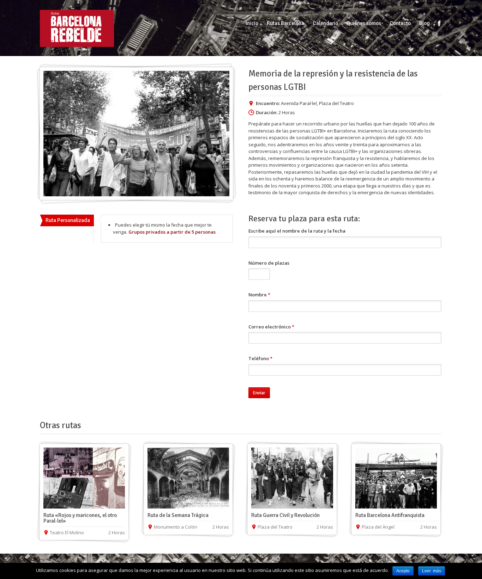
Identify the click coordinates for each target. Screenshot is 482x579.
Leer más (431, 570)
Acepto (403, 570)
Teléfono (260, 358)
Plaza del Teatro (336, 103)
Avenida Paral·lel (299, 103)
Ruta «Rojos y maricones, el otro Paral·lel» (80, 518)
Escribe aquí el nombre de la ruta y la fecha (296, 231)
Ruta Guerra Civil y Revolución (285, 515)
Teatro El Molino (67, 532)
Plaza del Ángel (378, 527)
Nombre (259, 294)
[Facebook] (439, 23)
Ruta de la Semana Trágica (178, 515)
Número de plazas (268, 263)
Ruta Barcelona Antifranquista (389, 515)
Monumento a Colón (175, 527)
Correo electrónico (271, 327)
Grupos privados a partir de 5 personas (172, 232)
